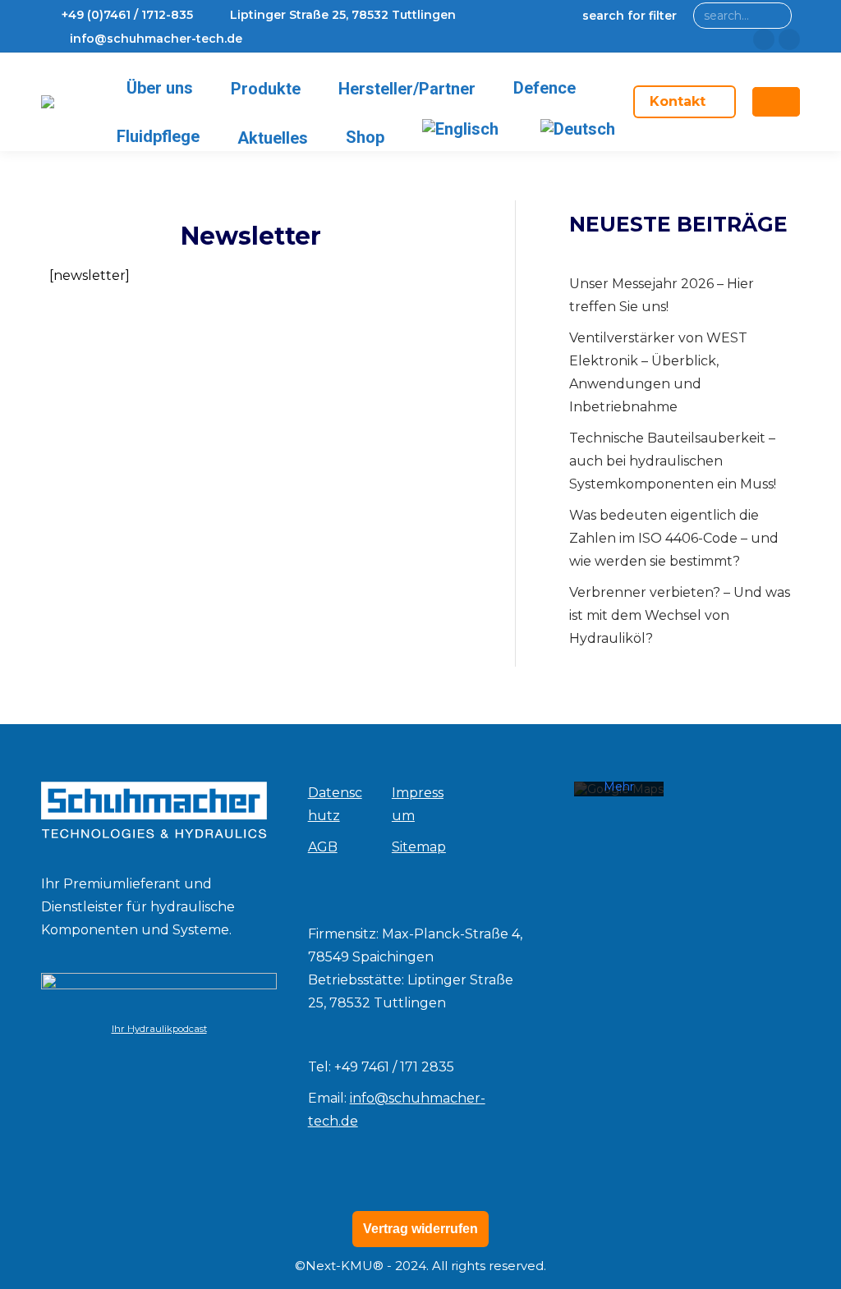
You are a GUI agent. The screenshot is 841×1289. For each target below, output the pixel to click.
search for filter (629, 15)
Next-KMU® (345, 1265)
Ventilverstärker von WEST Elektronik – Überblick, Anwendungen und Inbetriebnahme (658, 372)
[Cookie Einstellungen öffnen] (36, 1268)
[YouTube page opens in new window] (789, 39)
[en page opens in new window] (763, 39)
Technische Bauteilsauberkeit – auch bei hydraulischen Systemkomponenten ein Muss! (672, 461)
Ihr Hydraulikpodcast (159, 1028)
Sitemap (419, 847)
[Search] (776, 15)
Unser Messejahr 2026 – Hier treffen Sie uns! (661, 295)
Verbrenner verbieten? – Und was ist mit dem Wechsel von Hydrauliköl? (679, 615)
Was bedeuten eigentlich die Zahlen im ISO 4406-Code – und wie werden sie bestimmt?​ (674, 538)
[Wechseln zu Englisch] (463, 128)
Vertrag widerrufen (420, 1229)
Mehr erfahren (619, 794)
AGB (323, 847)
